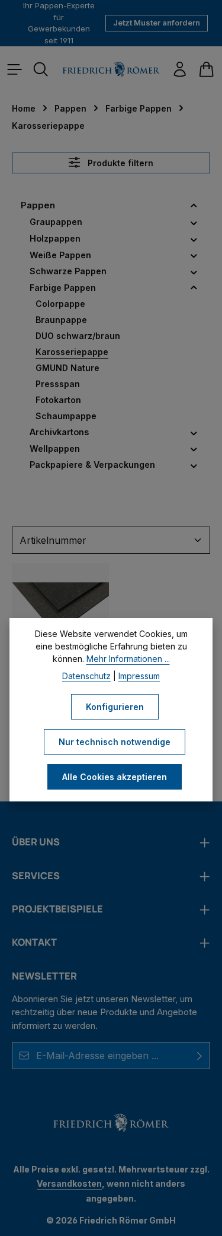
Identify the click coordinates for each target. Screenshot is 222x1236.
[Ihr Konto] (180, 69)
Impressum (139, 676)
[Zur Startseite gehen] (111, 69)
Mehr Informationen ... (128, 659)
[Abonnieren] (199, 1055)
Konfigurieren (115, 707)
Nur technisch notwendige (114, 742)
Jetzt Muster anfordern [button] (156, 22)
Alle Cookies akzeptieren (114, 777)
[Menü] (15, 69)
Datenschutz (86, 676)
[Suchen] (41, 69)
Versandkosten (69, 1183)
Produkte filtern (119, 163)
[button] (194, 205)
